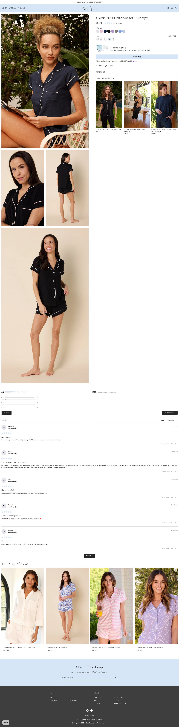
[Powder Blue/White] (123, 31)
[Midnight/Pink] (109, 31)
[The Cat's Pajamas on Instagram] (91, 710)
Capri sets (53, 700)
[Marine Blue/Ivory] (105, 31)
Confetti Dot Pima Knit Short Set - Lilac (150, 647)
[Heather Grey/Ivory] (116, 31)
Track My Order (120, 703)
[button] (168, 8)
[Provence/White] (120, 31)
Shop (4, 8)
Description (101, 72)
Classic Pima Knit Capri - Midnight (108, 129)
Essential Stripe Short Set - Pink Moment (106, 647)
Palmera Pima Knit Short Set (57, 647)
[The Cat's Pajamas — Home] (89, 8)
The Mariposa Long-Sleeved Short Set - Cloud (19, 647)
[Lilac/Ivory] (112, 31)
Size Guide (172, 36)
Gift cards (73, 700)
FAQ (95, 700)
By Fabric (21, 8)
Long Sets (53, 698)
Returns (97, 703)
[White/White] (97, 31)
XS (98, 39)
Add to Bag (137, 57)
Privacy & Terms (89, 716)
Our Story (98, 698)
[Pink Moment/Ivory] (101, 31)
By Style (12, 8)
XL (113, 39)
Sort (162, 420)
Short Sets (73, 698)
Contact (117, 700)
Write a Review (172, 413)
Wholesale (118, 698)
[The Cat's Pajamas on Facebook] (87, 710)
